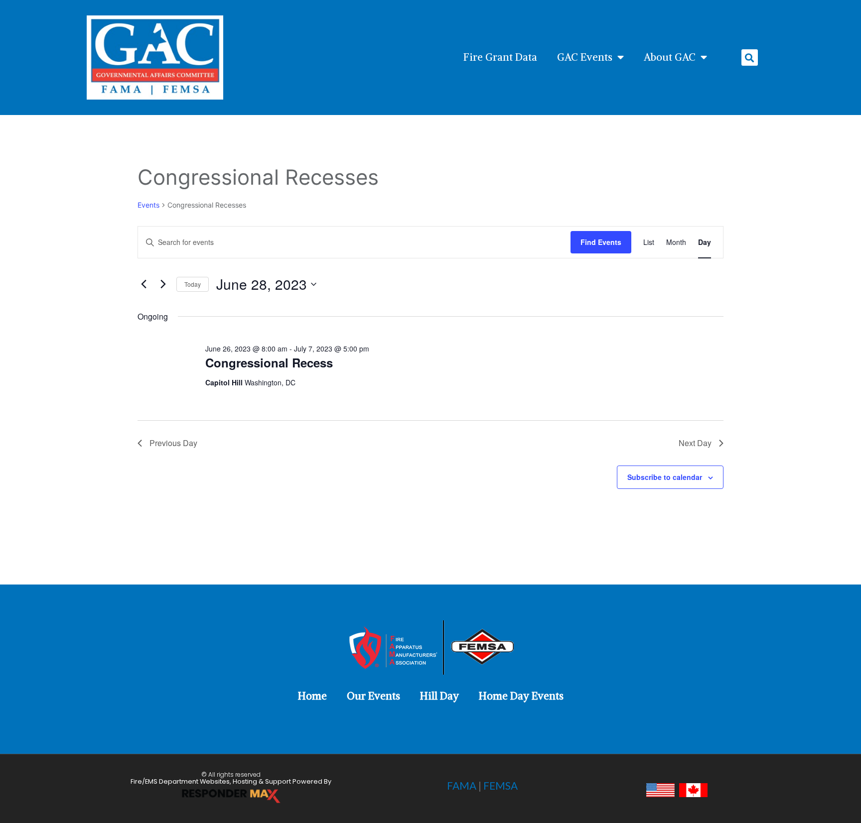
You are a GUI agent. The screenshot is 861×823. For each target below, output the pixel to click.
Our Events (373, 696)
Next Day (695, 443)
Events (148, 205)
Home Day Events (521, 696)
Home (312, 696)
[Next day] (163, 284)
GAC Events (584, 57)
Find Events (600, 242)
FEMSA (500, 785)
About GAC (670, 57)
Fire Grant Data (500, 57)
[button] (749, 57)
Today (192, 284)
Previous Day (173, 443)
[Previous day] (143, 284)
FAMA (461, 785)
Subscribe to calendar (664, 477)
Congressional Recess (269, 362)
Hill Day (439, 696)
